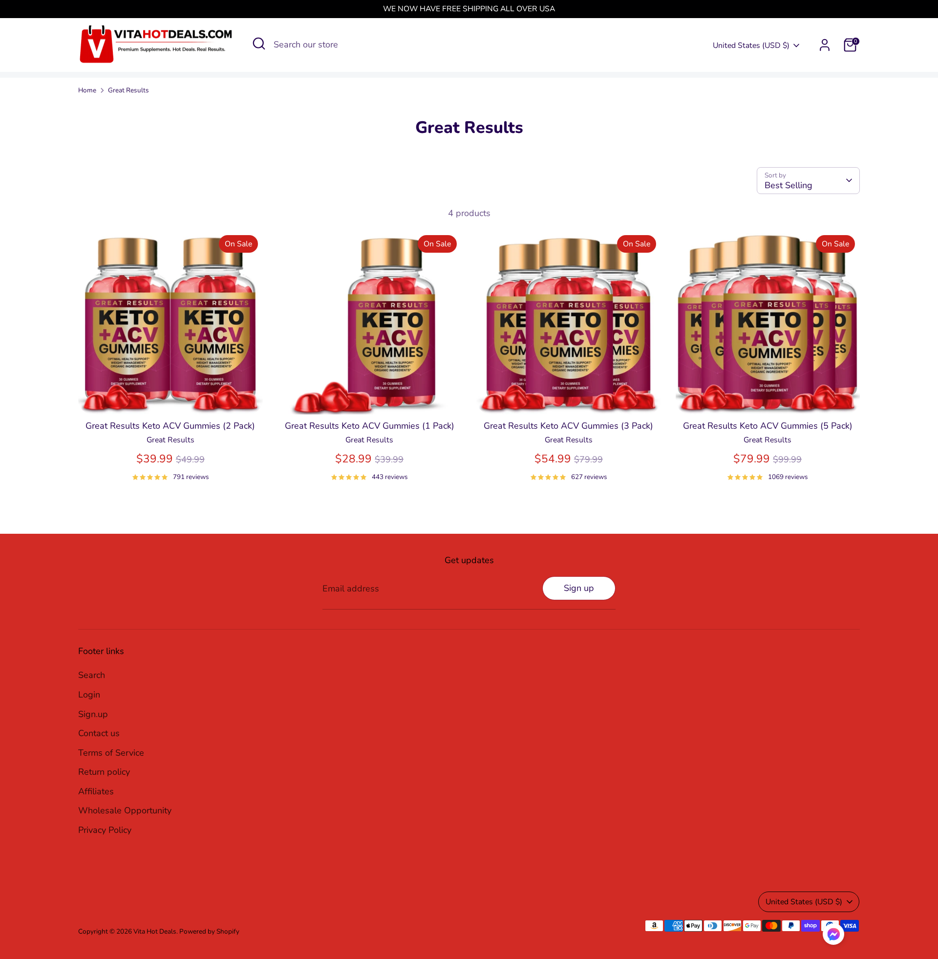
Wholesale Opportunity (124, 810)
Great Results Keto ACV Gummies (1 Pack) (369, 426)
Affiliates (96, 791)
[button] (833, 936)
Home (87, 90)
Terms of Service (111, 753)
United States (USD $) (751, 45)
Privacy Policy (104, 830)
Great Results (128, 90)
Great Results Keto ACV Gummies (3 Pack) (568, 426)
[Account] (824, 45)
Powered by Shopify (209, 931)
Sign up (579, 588)
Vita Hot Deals (154, 931)
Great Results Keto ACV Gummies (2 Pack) (170, 426)
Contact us (99, 733)
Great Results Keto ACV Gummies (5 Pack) (768, 426)
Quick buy (170, 397)
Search (91, 675)
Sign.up (93, 714)
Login (89, 694)
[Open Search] (259, 43)
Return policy (104, 772)
